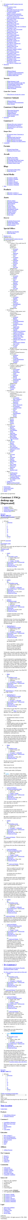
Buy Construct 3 (14, 192)
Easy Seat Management (9, 1137)
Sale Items (12, 233)
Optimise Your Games (19, 343)
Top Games (15, 157)
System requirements (18, 72)
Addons (13, 200)
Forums (9, 440)
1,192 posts (18, 631)
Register (6, 236)
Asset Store (10, 424)
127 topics (12, 681)
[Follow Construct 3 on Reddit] (12, 177)
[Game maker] (13, 239)
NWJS (15, 112)
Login (9, 236)
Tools (11, 214)
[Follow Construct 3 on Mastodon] (13, 184)
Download (16, 110)
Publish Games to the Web (18, 334)
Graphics (13, 207)
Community (7, 143)
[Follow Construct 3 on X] (11, 180)
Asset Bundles (15, 231)
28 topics (12, 605)
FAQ (12, 128)
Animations (15, 202)
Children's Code (8, 1210)
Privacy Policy (7, 1209)
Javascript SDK (15, 114)
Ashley (7, 773)
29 (7, 535)
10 (7, 529)
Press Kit (6, 1158)
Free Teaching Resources (10, 1138)
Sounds (16, 209)
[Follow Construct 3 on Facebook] (13, 183)
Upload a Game (16, 163)
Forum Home (14, 149)
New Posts (13, 171)
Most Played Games (18, 160)
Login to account (15, 482)
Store (5, 186)
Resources (6, 64)
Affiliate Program (8, 1150)
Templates (14, 210)
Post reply (3, 514)
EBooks (13, 203)
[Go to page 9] (9, 522)
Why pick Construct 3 (16, 124)
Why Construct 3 (8, 1135)
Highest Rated (15, 223)
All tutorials (13, 88)
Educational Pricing (15, 138)
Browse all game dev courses (17, 94)
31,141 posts (19, 1042)
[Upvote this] (12, 562)
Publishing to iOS (15, 85)
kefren (2, 550)
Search (5, 491)
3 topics (12, 560)
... (7, 525)
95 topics (12, 631)
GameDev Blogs (8, 1172)
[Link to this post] (11, 565)
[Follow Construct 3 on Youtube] (12, 179)
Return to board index (12, 1093)
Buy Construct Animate (16, 194)
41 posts (17, 560)
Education (6, 117)
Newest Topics (16, 150)
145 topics (12, 587)
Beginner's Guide (14, 81)
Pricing (5, 1125)
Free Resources (17, 125)
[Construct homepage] (13, 4)
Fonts (11, 205)
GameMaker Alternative (10, 1122)
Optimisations (17, 87)
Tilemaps (12, 213)
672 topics (12, 1042)
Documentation (7, 1126)
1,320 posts (19, 681)
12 (7, 532)
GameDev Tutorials (8, 1170)
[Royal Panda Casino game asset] (1, 542)
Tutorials (12, 104)
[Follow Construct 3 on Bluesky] (12, 182)
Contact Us (9, 481)
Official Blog (17, 169)
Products (6, 5)
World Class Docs (16, 137)
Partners (6, 1141)
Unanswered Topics (9, 488)
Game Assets (7, 1167)
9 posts (16, 793)
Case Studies (7, 1129)
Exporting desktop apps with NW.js (18, 1061)
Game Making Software (10, 1115)
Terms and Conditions (9, 1207)
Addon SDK (15, 75)
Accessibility (7, 1211)
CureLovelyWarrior (10, 837)
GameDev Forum (8, 1169)
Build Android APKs (17, 84)
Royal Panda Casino (6, 543)
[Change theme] (14, 484)
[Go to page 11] (8, 536)
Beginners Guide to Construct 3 (19, 331)
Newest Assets (16, 221)
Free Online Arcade (8, 1173)
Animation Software (9, 1116)
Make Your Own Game (9, 1123)
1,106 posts (19, 587)
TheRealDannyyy (10, 690)
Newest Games (14, 159)
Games (13, 206)
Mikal (15, 711)
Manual (14, 71)
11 (7, 531)
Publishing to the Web (19, 82)
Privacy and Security (17, 127)
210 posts (17, 605)
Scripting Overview (17, 74)
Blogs (8, 471)
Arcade (9, 453)
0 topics (12, 793)
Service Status (7, 1213)
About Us (6, 1156)
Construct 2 (17, 365)
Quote (15, 566)
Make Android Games (18, 337)
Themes (14, 212)
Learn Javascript (8, 1139)
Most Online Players (16, 161)
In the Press (6, 1160)
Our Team (6, 1157)
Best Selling (15, 222)
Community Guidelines (9, 1174)
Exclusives (13, 225)
